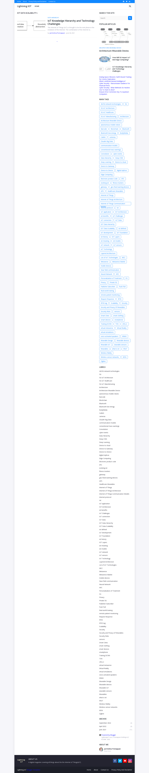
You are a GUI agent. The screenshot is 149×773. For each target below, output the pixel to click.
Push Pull (122, 287)
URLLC (124, 324)
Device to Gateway (107, 166)
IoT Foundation (122, 233)
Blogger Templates (33, 770)
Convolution (105, 154)
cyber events (117, 154)
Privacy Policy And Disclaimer (121, 770)
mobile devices (106, 266)
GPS (102, 191)
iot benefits (105, 216)
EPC (122, 179)
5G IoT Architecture (108, 108)
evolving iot (105, 183)
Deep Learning (106, 162)
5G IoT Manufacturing (108, 116)
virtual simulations (107, 332)
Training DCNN (106, 324)
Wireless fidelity (106, 353)
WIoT (125, 349)
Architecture (124, 116)
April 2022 (115, 726)
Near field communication (110, 270)
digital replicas (122, 170)
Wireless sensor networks (110, 357)
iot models (117, 241)
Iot (118, 208)
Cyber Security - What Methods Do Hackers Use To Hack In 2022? (114, 89)
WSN (124, 357)
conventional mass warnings (111, 150)
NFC (117, 274)
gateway (104, 187)
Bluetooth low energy (108, 133)
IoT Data (118, 220)
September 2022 (115, 723)
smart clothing (118, 316)
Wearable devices (123, 340)
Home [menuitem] (37, 6)
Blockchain (114, 129)
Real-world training (107, 291)
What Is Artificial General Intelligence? (112, 81)
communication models (109, 145)
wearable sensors (120, 345)
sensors (117, 311)
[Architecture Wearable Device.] (115, 36)
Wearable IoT (105, 345)
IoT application (106, 212)
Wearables (104, 349)
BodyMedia (124, 133)
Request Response (107, 299)
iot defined (122, 228)
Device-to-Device (107, 170)
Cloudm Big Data (107, 141)
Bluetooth (125, 129)
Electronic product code (109, 179)
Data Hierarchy (106, 158)
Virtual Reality (121, 328)
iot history (104, 237)
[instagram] (130, 761)
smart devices (106, 320)
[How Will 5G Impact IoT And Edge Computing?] (105, 58)
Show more (107, 751)
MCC (123, 257)
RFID (119, 299)
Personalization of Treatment (111, 278)
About (25, 1)
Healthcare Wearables (115, 191)
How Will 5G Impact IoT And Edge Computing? (121, 58)
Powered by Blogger (108, 735)
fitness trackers (118, 183)
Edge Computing (106, 174)
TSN (116, 324)
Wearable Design (107, 340)
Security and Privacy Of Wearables (113, 307)
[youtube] (125, 761)
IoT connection (106, 220)
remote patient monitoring (110, 295)
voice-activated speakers (109, 336)
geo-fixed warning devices (120, 187)
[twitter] (126, 1)
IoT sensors (117, 245)
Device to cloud (120, 162)
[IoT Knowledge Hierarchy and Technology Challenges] (31, 25)
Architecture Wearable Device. (114, 50)
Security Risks (105, 311)
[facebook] (123, 1)
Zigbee (103, 361)
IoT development (107, 233)
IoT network (105, 245)
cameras (113, 137)
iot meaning (105, 241)
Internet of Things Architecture (111, 199)
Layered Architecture (108, 253)
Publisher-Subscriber (108, 287)
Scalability (114, 303)
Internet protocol (107, 208)
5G (126, 104)
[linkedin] (129, 1)
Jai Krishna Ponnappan (112, 749)
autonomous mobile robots (110, 125)
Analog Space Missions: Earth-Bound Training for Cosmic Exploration (115, 78)
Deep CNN (119, 158)
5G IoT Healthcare (107, 112)
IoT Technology (106, 249)
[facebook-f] (115, 761)
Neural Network (106, 274)
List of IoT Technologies (109, 257)
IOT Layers (116, 237)
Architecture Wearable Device (111, 121)
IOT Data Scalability (108, 228)
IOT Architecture (121, 212)
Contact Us (52, 1)
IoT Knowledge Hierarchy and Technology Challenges (71, 22)
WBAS (124, 336)
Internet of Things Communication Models (113, 204)
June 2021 (115, 730)
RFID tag (104, 303)
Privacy (103, 282)
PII (126, 278)
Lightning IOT (24, 6)
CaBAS (103, 137)
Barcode (104, 129)
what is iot (115, 349)
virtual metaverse (107, 328)
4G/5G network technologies (111, 104)
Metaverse (104, 262)
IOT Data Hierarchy (107, 224)
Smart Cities (105, 316)
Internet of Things (107, 195)
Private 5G (113, 282)
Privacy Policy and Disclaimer (38, 1)
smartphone (119, 320)
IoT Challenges (118, 216)
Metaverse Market (118, 262)
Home (19, 1)
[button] (130, 6)
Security (124, 303)
